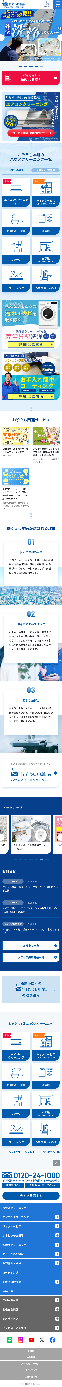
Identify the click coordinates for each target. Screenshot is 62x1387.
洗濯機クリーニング (14, 1245)
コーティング (10, 1272)
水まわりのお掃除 (13, 1235)
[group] (31, 35)
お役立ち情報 (10, 1309)
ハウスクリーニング (14, 1208)
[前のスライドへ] (2, 37)
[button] (20, 66)
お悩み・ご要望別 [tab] (45, 170)
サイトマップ (31, 1370)
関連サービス (10, 1319)
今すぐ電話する (31, 1195)
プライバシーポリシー (31, 1363)
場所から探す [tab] (16, 170)
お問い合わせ (31, 1376)
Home (31, 1350)
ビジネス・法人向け (14, 1328)
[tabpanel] (31, 289)
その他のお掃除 (11, 1282)
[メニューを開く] (57, 4)
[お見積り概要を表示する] (47, 4)
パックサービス (11, 1226)
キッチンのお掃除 (13, 1254)
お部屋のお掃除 (11, 1263)
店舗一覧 (7, 1291)
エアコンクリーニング (15, 1217)
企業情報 (31, 1357)
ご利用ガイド (10, 1300)
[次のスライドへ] (59, 37)
